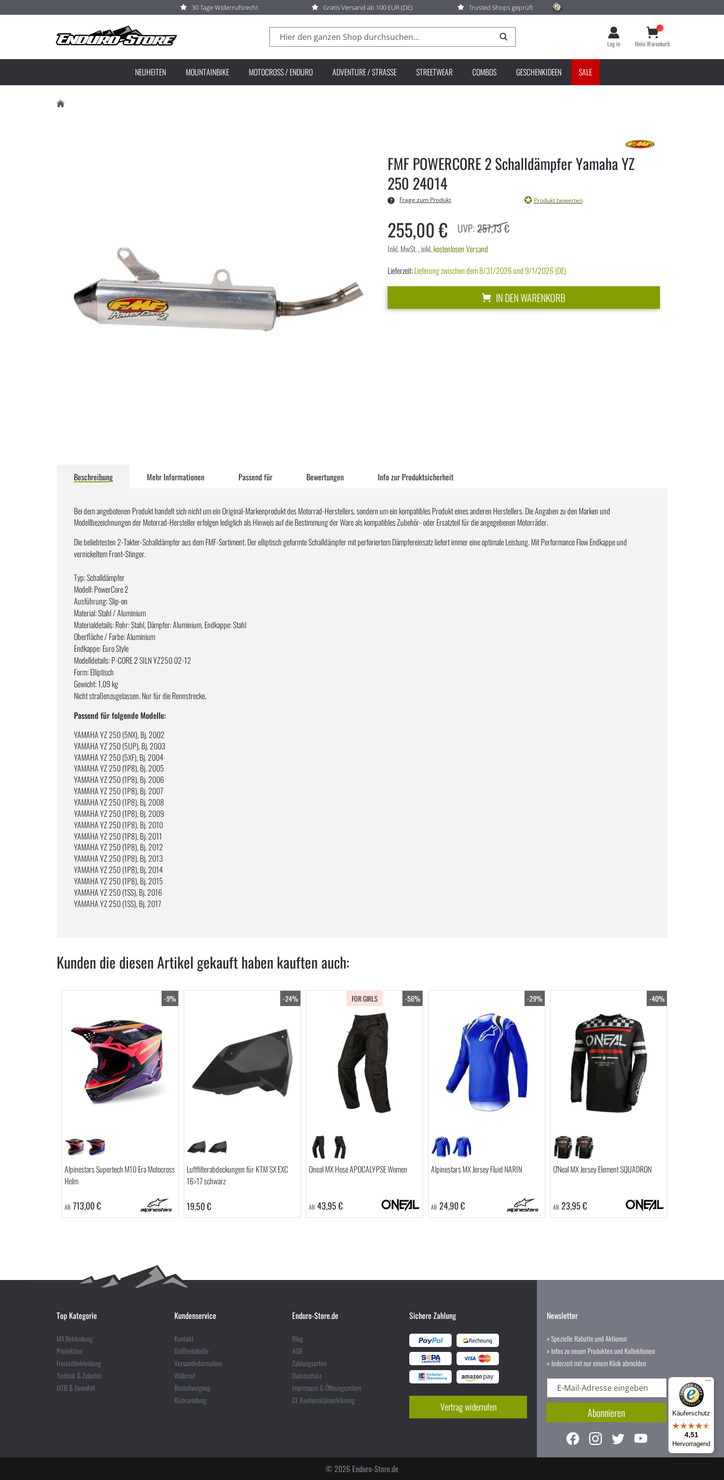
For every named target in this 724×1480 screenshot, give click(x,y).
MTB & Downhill (76, 1388)
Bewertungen (325, 477)
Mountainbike (207, 72)
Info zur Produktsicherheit (416, 477)
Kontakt (184, 1339)
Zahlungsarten (309, 1363)
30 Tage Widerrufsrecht (225, 7)
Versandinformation (198, 1363)
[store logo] (115, 37)
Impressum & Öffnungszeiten (326, 1388)
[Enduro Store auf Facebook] (572, 1439)
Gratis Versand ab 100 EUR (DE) (368, 7)
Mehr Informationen (175, 477)
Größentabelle (191, 1351)
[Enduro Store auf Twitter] (618, 1439)
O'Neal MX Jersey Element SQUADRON (602, 1169)
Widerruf (185, 1375)
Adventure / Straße (364, 72)
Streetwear (434, 72)
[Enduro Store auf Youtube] (640, 1439)
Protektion (69, 1351)
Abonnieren (606, 1412)
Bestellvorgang (192, 1388)
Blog (297, 1339)
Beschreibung (93, 477)
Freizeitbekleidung (79, 1363)
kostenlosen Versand (460, 249)
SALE (585, 72)
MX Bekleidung (75, 1339)
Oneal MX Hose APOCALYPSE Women (358, 1169)
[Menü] (708, 1383)
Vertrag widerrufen (468, 1406)
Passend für (255, 477)
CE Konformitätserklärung (323, 1400)
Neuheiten (150, 72)
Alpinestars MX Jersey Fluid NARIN (476, 1169)
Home (61, 103)
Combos (484, 72)
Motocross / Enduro (281, 72)
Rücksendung (190, 1400)
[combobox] (392, 37)
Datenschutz (307, 1375)
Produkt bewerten (558, 200)
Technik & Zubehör (79, 1375)
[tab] (93, 476)
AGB (297, 1351)
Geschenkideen (538, 72)
